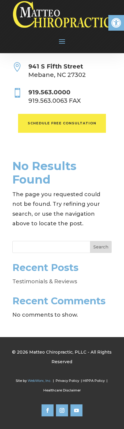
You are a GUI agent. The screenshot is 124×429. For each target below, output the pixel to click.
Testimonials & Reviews (44, 281)
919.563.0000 (49, 92)
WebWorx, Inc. (39, 381)
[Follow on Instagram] (62, 410)
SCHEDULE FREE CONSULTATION (62, 123)
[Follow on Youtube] (76, 410)
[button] (116, 23)
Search (100, 247)
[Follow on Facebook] (48, 410)
